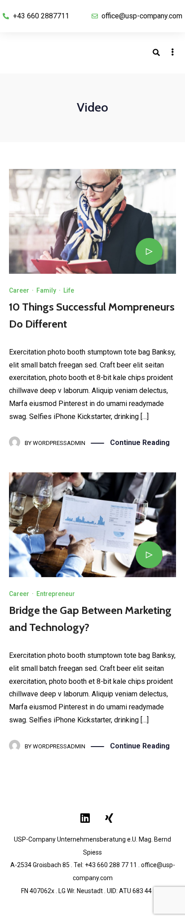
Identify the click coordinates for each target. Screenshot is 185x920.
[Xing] (109, 818)
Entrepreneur (55, 593)
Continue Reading (140, 442)
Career (19, 290)
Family (46, 290)
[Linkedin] (85, 818)
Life (68, 290)
